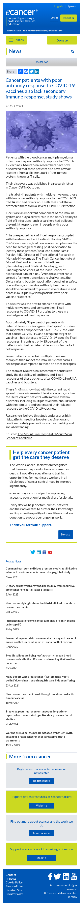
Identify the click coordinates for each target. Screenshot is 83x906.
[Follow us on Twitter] (32, 552)
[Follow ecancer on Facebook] (50, 876)
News (15, 51)
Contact (11, 874)
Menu (19, 39)
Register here (41, 780)
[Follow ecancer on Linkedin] (66, 876)
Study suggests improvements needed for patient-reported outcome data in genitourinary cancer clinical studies (39, 715)
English (58, 6)
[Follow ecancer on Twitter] (57, 876)
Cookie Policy (14, 882)
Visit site (41, 805)
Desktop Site (14, 890)
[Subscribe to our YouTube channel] (50, 552)
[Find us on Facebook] (44, 552)
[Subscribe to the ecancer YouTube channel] (73, 876)
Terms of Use (14, 886)
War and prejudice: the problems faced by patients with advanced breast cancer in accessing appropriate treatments (39, 736)
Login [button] (54, 17)
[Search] (72, 51)
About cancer (41, 833)
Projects (11, 878)
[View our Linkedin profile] (38, 552)
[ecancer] (22, 11)
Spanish (72, 6)
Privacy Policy (14, 894)
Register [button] (68, 18)
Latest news (41, 61)
